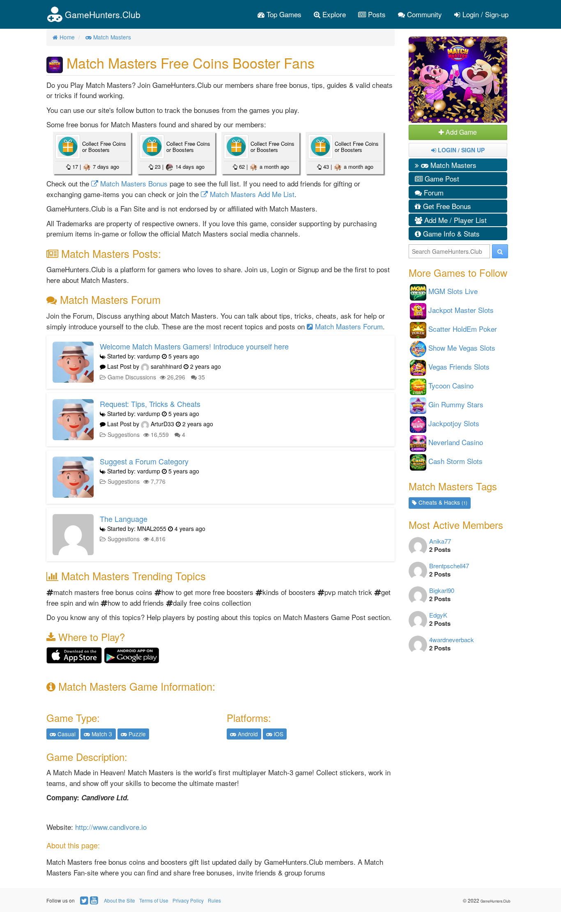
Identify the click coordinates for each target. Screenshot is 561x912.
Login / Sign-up (484, 14)
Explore (333, 14)
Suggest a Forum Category (144, 461)
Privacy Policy (188, 900)
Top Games (282, 14)
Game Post (441, 178)
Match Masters (452, 165)
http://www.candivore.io (111, 827)
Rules (214, 900)
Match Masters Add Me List (251, 194)
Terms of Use (153, 900)
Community (423, 14)
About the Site (119, 900)
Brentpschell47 (449, 565)
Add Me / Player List (454, 220)
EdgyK (438, 615)
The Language (123, 518)
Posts (376, 14)
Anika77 (440, 541)
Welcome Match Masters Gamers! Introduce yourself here (194, 346)
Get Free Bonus (446, 206)
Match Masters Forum (348, 326)
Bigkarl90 (441, 590)
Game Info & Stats (450, 233)
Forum (433, 192)
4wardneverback (451, 639)
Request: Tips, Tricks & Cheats (150, 403)
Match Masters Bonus (133, 183)
